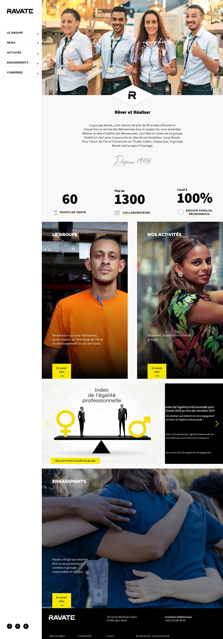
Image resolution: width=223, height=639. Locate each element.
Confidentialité (84, 636)
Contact (110, 636)
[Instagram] (17, 626)
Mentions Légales (57, 636)
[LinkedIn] (25, 626)
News (11, 42)
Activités (14, 52)
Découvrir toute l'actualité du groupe (75, 460)
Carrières (15, 72)
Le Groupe (15, 32)
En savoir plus (61, 369)
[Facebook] (9, 626)
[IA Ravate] (20, 11)
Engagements (17, 62)
